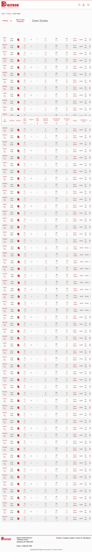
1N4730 (5, 315)
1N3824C (4, 135)
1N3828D (4, 253)
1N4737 (5, 510)
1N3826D (4, 197)
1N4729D (4, 308)
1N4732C (4, 385)
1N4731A (4, 350)
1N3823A (4, 100)
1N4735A (4, 461)
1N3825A (4, 155)
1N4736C (4, 496)
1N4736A (4, 489)
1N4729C (4, 301)
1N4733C (4, 412)
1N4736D (4, 503)
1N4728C (4, 274)
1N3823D (4, 114)
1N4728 (5, 260)
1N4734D (4, 447)
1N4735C (4, 468)
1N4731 (5, 343)
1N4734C (4, 440)
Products (8, 14)
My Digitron (87, 538)
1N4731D (4, 364)
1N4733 (5, 398)
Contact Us (78, 538)
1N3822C (4, 79)
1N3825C (4, 162)
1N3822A (4, 72)
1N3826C (4, 190)
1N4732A (4, 378)
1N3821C (4, 51)
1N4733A (4, 405)
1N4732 (5, 371)
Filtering (5, 21)
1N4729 (5, 287)
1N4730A (4, 322)
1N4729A (4, 294)
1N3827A (4, 211)
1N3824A (4, 128)
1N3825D (4, 169)
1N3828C (4, 246)
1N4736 (5, 482)
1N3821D (4, 58)
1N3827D (4, 225)
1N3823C (4, 107)
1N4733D (4, 419)
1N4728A (4, 267)
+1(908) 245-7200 (26, 546)
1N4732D (4, 392)
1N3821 (5, 38)
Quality (72, 538)
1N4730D (4, 336)
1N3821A (4, 44)
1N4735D (4, 475)
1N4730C (4, 329)
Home (3, 14)
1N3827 (5, 204)
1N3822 (5, 65)
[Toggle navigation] (88, 4)
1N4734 (5, 426)
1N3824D (4, 142)
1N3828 (5, 232)
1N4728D (4, 280)
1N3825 (5, 149)
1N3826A (4, 183)
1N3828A (4, 239)
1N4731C (4, 357)
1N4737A (4, 516)
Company (66, 538)
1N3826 (5, 176)
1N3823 (5, 93)
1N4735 (5, 454)
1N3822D (4, 86)
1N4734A (4, 433)
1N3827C (4, 218)
